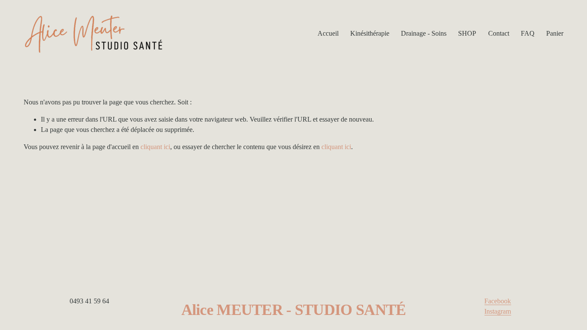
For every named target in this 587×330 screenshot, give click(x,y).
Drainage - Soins (423, 33)
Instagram (497, 311)
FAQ (528, 33)
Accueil (328, 33)
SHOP (467, 33)
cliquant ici (155, 146)
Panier (554, 33)
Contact (498, 33)
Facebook (497, 301)
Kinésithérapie (369, 33)
